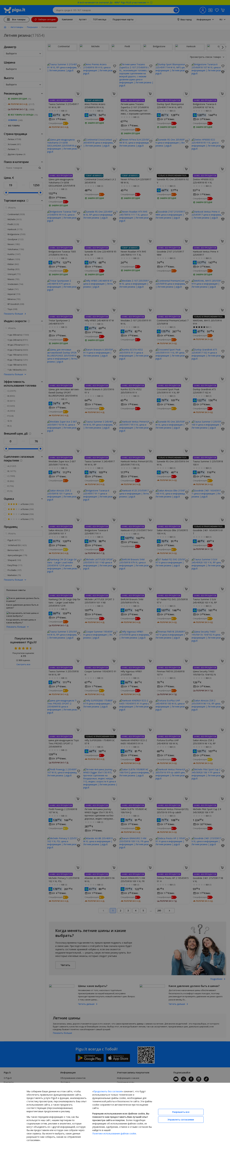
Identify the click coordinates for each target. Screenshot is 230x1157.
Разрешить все (180, 1111)
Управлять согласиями (181, 1119)
